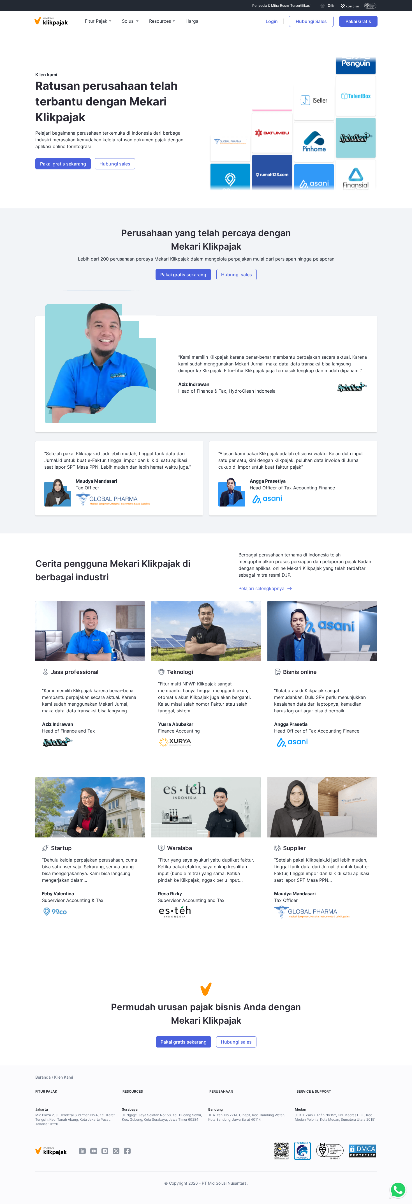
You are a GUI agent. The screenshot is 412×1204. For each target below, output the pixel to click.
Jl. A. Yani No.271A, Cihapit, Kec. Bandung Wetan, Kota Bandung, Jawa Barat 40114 (246, 1117)
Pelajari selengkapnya (261, 588)
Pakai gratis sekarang (63, 164)
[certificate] (350, 5)
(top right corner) (389, 21)
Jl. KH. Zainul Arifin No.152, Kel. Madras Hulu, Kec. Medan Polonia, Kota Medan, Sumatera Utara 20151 (335, 1117)
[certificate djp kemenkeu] (327, 5)
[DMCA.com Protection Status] (363, 1151)
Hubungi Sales (311, 21)
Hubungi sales (114, 164)
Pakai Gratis (362, 21)
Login (272, 21)
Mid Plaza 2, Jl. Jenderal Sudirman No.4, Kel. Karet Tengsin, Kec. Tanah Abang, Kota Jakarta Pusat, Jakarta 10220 (75, 1119)
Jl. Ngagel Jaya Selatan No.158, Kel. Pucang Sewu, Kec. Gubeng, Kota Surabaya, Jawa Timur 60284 (162, 1117)
